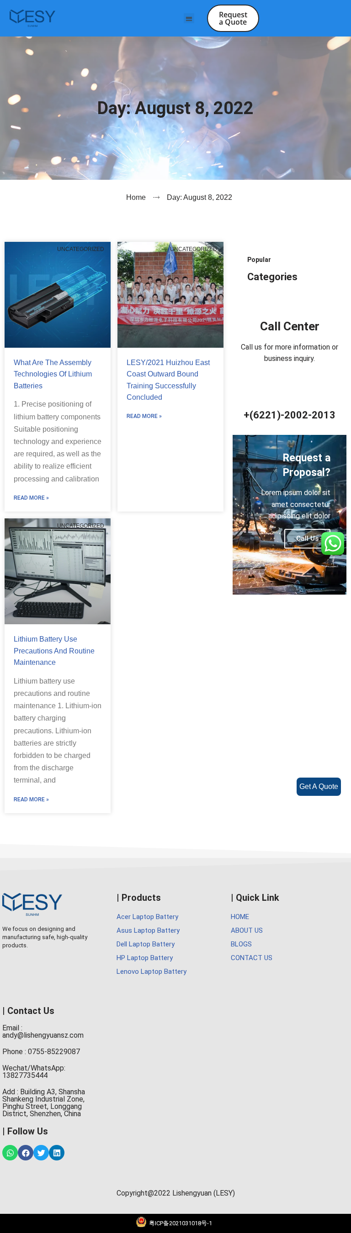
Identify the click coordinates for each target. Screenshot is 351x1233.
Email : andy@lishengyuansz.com (43, 1032)
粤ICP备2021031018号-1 (180, 1223)
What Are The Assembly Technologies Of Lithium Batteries (53, 374)
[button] (189, 18)
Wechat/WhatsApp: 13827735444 (33, 1072)
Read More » (31, 498)
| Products (139, 897)
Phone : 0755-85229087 (41, 1051)
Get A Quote (318, 786)
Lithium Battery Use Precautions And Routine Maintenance (54, 650)
